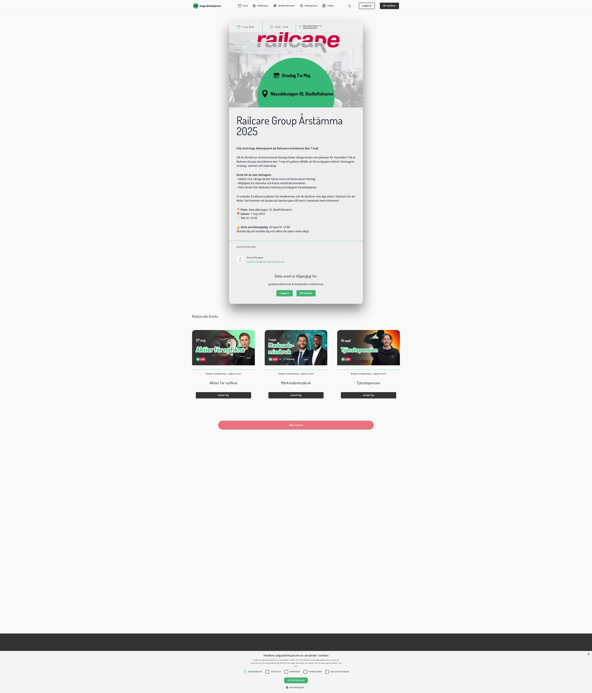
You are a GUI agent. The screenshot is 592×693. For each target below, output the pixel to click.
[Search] (349, 6)
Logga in (367, 5)
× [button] (588, 654)
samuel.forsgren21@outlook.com (265, 261)
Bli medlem (389, 5)
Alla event (296, 425)
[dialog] (296, 672)
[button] (296, 687)
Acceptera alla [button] (296, 680)
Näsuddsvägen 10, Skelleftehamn (312, 26)
